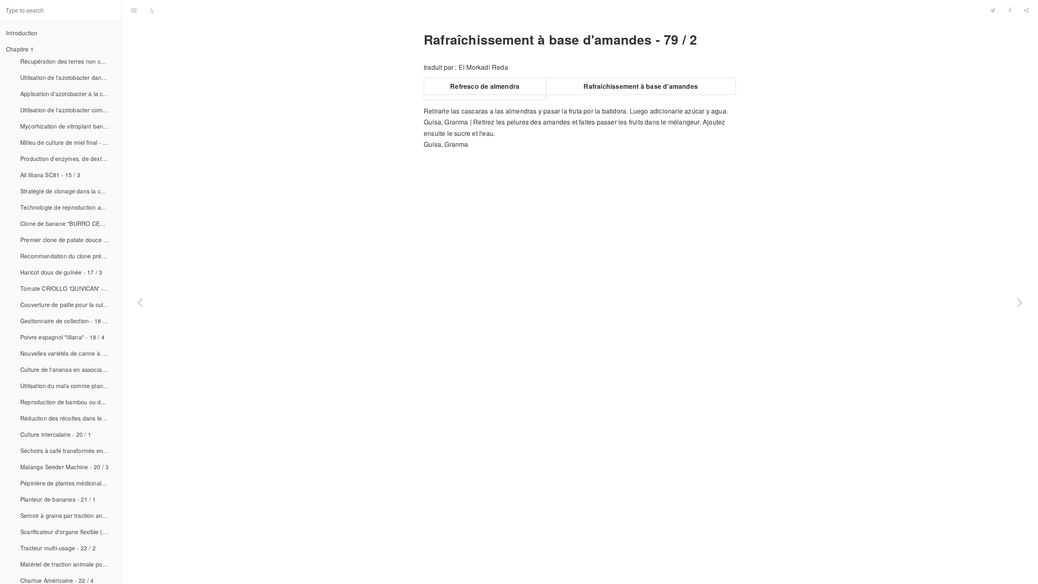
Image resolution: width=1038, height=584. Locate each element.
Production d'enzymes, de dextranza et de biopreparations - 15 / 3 (67, 159)
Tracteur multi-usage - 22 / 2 (58, 548)
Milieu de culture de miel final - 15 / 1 (67, 142)
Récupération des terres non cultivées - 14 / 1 (67, 61)
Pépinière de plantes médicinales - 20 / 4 (67, 483)
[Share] (1026, 10)
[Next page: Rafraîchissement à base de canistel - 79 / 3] (1020, 302)
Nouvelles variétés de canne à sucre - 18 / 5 (67, 353)
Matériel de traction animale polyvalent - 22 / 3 (67, 564)
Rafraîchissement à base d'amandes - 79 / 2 (572, 10)
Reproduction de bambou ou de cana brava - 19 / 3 (67, 402)
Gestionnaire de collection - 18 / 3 (64, 321)
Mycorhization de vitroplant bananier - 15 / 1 (67, 126)
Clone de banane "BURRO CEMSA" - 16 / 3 (67, 223)
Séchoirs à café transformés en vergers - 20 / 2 (67, 451)
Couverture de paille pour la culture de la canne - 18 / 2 (67, 305)
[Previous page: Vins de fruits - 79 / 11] (140, 302)
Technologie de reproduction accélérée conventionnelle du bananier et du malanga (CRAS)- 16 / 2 (67, 207)
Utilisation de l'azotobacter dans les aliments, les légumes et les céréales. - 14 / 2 (67, 77)
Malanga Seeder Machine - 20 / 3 (64, 467)
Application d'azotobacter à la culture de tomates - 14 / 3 (67, 94)
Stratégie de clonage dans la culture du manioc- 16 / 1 (67, 191)
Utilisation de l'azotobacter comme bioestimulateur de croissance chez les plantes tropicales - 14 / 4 (67, 110)
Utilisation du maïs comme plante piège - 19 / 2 (67, 386)
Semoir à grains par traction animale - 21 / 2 (67, 515)
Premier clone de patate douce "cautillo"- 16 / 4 (67, 240)
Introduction (21, 33)
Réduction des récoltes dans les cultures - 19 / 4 (67, 418)
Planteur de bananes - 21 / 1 (58, 499)
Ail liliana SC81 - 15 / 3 (50, 175)
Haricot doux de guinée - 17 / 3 (61, 272)
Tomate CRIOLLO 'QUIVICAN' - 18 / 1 (67, 288)
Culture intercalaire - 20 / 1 (55, 434)
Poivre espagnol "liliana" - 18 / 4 (62, 337)
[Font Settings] (151, 10)
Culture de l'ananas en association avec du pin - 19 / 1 (67, 369)
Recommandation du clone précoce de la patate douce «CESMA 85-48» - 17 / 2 (67, 256)
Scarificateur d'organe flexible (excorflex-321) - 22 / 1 (67, 532)
